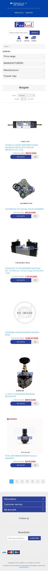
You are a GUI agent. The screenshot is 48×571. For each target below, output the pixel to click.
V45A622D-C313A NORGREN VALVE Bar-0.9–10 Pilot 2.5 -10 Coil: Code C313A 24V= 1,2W (24, 270)
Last (43, 481)
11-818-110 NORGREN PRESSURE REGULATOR (20, 395)
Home (6, 46)
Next (38, 481)
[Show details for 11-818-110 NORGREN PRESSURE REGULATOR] (25, 374)
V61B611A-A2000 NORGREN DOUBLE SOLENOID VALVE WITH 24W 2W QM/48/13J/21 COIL (21, 147)
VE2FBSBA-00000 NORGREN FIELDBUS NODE (22, 333)
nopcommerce (24, 567)
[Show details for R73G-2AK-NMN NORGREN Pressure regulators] (25, 436)
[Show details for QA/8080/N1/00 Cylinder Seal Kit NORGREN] (25, 189)
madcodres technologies (29, 565)
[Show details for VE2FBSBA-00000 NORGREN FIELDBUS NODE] (25, 313)
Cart (26, 41)
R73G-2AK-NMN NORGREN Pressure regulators (21, 457)
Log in (18, 41)
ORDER (33, 41)
